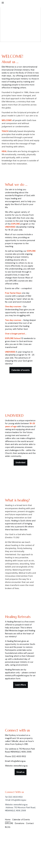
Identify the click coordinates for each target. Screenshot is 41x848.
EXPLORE (9, 823)
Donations (19, 823)
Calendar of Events (21, 819)
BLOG (7, 827)
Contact (30, 823)
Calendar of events (20, 370)
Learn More (20, 685)
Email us (20, 772)
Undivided (20, 462)
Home (8, 819)
